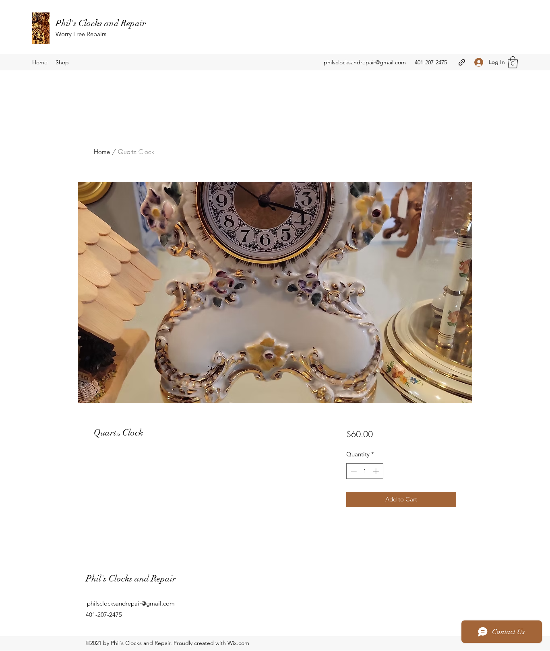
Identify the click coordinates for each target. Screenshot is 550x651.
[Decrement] (352, 471)
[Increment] (376, 471)
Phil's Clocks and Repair (101, 23)
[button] (513, 62)
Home (102, 151)
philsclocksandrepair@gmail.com (365, 62)
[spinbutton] (364, 471)
